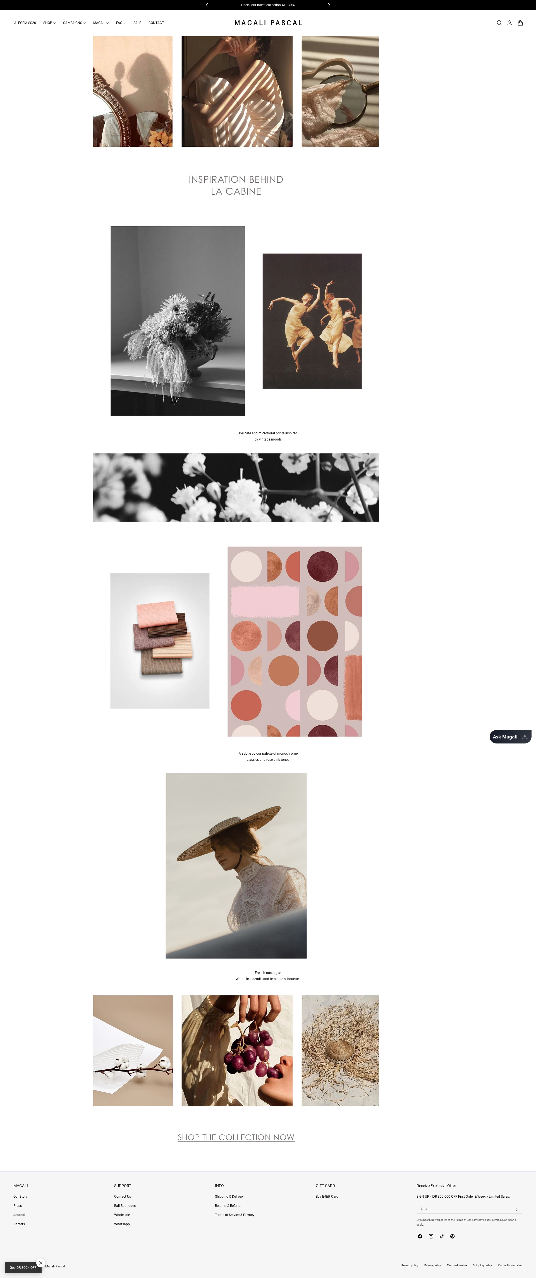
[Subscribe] (516, 1210)
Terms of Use (463, 1219)
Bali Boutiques (125, 1206)
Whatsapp (122, 1224)
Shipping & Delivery (229, 1196)
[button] (499, 22)
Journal (19, 1215)
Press (17, 1206)
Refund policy (409, 1265)
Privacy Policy (482, 1219)
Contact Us (122, 1196)
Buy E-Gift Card (327, 1196)
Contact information (510, 1265)
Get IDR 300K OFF (23, 1268)
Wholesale (122, 1215)
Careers (19, 1224)
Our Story (20, 1196)
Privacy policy (432, 1265)
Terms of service (457, 1265)
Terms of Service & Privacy (234, 1215)
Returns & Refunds (228, 1206)
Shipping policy (482, 1265)
